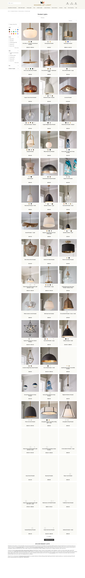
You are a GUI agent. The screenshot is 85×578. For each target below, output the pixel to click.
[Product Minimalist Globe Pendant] (49, 545)
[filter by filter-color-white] (11, 29)
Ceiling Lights (29, 7)
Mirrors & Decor (54, 7)
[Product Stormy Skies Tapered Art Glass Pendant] (68, 140)
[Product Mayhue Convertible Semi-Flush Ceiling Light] (49, 221)
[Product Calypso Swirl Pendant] (68, 167)
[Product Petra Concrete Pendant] (30, 410)
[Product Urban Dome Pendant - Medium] (68, 112)
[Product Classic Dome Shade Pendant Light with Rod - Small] (30, 437)
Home (9, 11)
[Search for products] (9, 3)
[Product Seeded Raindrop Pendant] (30, 518)
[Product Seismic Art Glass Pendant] (49, 248)
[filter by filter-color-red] (13, 33)
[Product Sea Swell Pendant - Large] (49, 329)
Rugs (65, 7)
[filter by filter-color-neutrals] (15, 29)
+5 (34, 122)
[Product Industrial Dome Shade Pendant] (49, 167)
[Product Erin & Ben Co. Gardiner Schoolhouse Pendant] (30, 31)
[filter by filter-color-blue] (17, 29)
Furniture (60, 7)
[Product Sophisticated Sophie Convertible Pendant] (68, 356)
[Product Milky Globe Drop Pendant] (49, 140)
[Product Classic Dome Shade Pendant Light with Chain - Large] (30, 491)
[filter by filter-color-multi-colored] (17, 31)
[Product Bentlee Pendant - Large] (49, 194)
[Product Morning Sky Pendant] (49, 31)
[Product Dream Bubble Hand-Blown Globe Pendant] (49, 437)
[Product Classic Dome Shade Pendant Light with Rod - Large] (30, 275)
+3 (34, 68)
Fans (34, 7)
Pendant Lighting (21, 11)
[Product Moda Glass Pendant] (68, 31)
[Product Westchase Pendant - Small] (30, 194)
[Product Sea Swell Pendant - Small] (68, 194)
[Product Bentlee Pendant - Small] (68, 221)
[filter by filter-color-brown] (9, 31)
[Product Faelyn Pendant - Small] (68, 545)
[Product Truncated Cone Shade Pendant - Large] (30, 545)
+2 (34, 555)
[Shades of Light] (42, 3)
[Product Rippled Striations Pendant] (68, 383)
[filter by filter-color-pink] (9, 33)
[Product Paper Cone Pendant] (68, 464)
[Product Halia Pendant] (30, 167)
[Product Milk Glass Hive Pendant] (49, 302)
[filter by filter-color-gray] (11, 31)
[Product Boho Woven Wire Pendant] (30, 248)
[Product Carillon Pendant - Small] (68, 329)
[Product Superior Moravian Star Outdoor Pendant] (30, 329)
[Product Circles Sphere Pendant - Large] (68, 437)
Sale (76, 7)
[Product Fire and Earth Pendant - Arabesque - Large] (49, 58)
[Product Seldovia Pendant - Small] (68, 518)
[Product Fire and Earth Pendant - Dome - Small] (68, 302)
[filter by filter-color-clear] (13, 29)
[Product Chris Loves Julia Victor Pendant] (30, 58)
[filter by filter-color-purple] (17, 33)
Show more (17, 47)
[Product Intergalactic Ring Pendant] (68, 410)
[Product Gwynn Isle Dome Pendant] (49, 518)
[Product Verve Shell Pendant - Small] (49, 356)
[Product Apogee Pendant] (30, 140)
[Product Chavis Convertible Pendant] (68, 248)
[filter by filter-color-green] (13, 31)
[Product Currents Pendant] (68, 85)
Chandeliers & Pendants (12, 7)
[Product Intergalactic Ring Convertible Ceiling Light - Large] (49, 410)
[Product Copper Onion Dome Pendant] (30, 85)
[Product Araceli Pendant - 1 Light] (30, 221)
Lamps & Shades (47, 7)
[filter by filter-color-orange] (11, 33)
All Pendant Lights (27, 11)
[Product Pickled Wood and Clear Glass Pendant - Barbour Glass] (68, 275)
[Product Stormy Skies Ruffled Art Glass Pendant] (49, 383)
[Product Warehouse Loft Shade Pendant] (49, 491)
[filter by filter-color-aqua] (15, 31)
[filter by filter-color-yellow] (15, 33)
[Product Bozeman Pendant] (49, 464)
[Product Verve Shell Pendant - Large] (68, 58)
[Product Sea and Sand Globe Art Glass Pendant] (30, 383)
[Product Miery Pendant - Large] (49, 275)
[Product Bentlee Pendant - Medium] (49, 85)
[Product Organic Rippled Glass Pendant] (49, 112)
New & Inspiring (71, 7)
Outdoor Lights (39, 7)
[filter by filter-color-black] (9, 29)
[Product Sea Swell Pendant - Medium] (30, 112)
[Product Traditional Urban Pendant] (68, 491)
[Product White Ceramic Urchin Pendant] (30, 302)
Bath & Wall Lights (21, 7)
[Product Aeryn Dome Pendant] (30, 464)
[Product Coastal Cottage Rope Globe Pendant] (30, 356)
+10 (34, 284)
